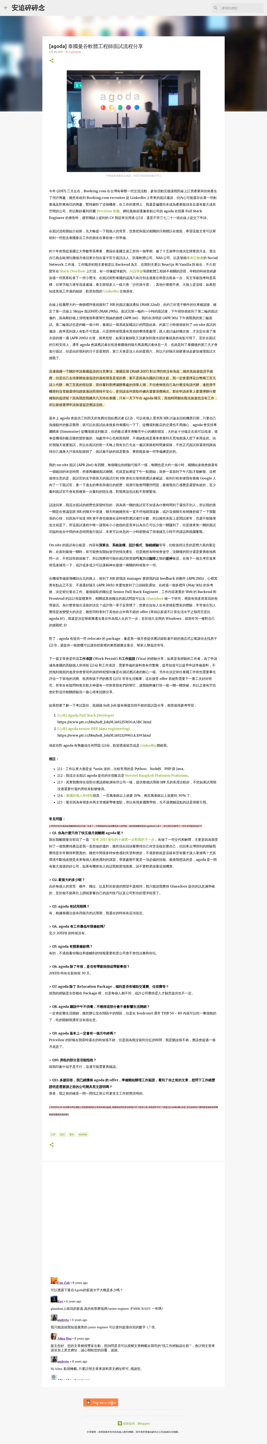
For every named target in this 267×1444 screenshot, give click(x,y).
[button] (51, 61)
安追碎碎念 (28, 7)
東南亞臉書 (195, 258)
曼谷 (71, 1134)
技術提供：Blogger (136, 1423)
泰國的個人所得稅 (79, 795)
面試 (62, 1134)
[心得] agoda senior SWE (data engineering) (93, 729)
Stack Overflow (72, 271)
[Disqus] (133, 1220)
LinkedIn (111, 291)
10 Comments (73, 51)
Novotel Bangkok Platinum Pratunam (156, 775)
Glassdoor (155, 598)
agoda (83, 1134)
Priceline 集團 (108, 211)
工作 (53, 1134)
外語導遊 (136, 271)
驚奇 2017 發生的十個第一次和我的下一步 (123, 839)
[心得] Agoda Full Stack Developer (85, 715)
